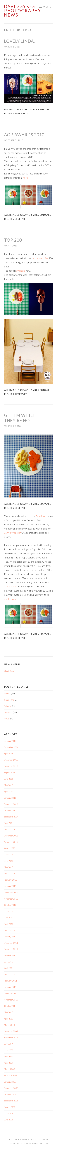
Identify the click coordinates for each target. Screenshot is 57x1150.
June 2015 (8, 779)
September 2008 (11, 1100)
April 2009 (8, 1063)
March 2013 (9, 873)
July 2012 (8, 911)
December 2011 (11, 943)
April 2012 (8, 924)
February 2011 (10, 981)
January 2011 (10, 987)
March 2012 (9, 930)
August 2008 (9, 1107)
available (20, 270)
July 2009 (8, 1044)
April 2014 (8, 823)
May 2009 (8, 1056)
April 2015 (8, 791)
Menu (47, 6)
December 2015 (11, 760)
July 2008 (8, 1113)
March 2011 (9, 974)
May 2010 (8, 1012)
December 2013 (11, 835)
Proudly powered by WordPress (28, 1139)
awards (7, 693)
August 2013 (9, 848)
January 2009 (10, 1082)
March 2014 (9, 829)
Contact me (10, 586)
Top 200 (13, 240)
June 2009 (8, 1050)
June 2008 (8, 1119)
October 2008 (10, 1094)
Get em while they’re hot (19, 418)
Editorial (7, 706)
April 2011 (8, 968)
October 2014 (10, 810)
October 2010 (10, 1006)
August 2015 (9, 772)
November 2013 (11, 842)
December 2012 (11, 892)
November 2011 (11, 949)
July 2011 (8, 962)
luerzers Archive (39, 258)
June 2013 (8, 861)
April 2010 (8, 1019)
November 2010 (11, 1000)
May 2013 (8, 867)
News (6, 718)
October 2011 (10, 955)
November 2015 (11, 766)
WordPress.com (38, 1143)
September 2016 (11, 747)
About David (9, 671)
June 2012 (8, 917)
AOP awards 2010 (24, 134)
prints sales (10, 598)
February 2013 (10, 880)
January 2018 (10, 741)
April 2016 (8, 753)
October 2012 (10, 905)
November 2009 (11, 1031)
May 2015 (8, 785)
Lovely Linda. (19, 41)
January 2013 (10, 886)
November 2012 (11, 899)
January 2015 (10, 798)
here (25, 177)
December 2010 (11, 993)
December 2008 (11, 1088)
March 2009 (9, 1069)
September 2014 (11, 816)
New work (8, 712)
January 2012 (10, 936)
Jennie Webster (12, 532)
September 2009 (11, 1037)
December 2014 (11, 804)
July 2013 (8, 854)
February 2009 (10, 1075)
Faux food (41, 516)
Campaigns (9, 700)
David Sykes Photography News (22, 10)
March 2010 (9, 1025)
